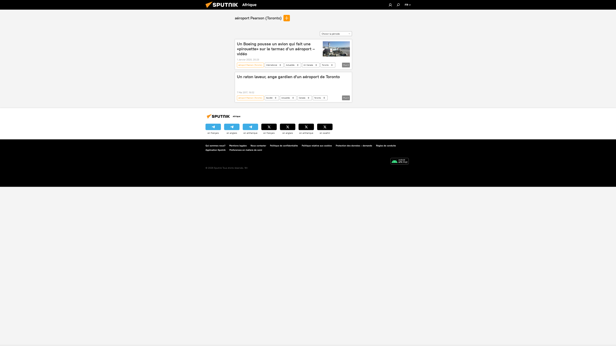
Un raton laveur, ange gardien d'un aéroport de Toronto (288, 76)
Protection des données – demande (354, 145)
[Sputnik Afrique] (223, 8)
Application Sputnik (215, 149)
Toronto (325, 65)
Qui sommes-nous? (215, 145)
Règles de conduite (386, 145)
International (271, 65)
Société (269, 98)
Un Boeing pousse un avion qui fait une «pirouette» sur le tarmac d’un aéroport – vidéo (276, 48)
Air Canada (308, 65)
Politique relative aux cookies (317, 145)
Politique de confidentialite (284, 145)
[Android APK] (400, 161)
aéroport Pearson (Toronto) (258, 18)
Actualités (290, 65)
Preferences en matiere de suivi (245, 149)
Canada (302, 98)
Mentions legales (238, 145)
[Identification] (390, 5)
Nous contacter (258, 145)
